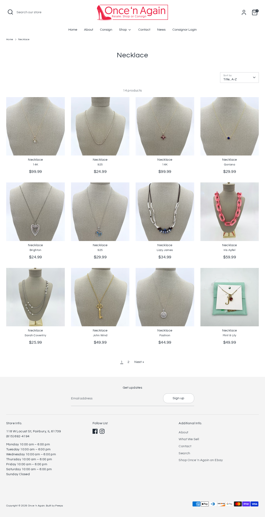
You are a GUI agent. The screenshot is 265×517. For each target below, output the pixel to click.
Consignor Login (184, 29)
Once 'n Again (36, 505)
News (161, 29)
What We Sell (189, 439)
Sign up (178, 398)
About (88, 29)
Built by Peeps (54, 505)
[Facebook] (95, 431)
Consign (106, 29)
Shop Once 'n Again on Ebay (201, 460)
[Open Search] (10, 12)
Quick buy (35, 148)
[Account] (244, 12)
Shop (123, 29)
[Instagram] (102, 431)
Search (184, 453)
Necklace (24, 39)
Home (72, 29)
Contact (144, 29)
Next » (139, 362)
